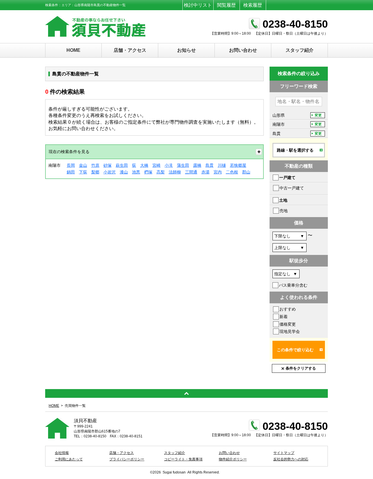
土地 (283, 200)
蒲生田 (183, 165)
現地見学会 (289, 331)
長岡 (71, 165)
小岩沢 (109, 172)
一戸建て (287, 177)
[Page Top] (186, 393)
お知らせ (186, 50)
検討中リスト (198, 5)
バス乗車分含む (293, 285)
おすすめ (287, 309)
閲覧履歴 (226, 5)
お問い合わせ (243, 50)
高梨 (160, 172)
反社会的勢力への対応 (290, 459)
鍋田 (71, 172)
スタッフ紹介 (300, 50)
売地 (283, 210)
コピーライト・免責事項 (183, 459)
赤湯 (205, 172)
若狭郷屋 (238, 165)
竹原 (95, 165)
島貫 (209, 165)
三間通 (191, 172)
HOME (73, 50)
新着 (283, 316)
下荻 (83, 172)
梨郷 (95, 172)
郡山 (246, 172)
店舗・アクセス (130, 50)
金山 (83, 165)
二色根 (232, 172)
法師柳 (175, 172)
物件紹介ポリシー (233, 459)
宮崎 (156, 165)
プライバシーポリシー (126, 459)
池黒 (136, 172)
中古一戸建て (291, 188)
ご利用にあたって (69, 459)
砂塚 (107, 165)
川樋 (222, 165)
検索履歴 (252, 5)
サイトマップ (283, 453)
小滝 (169, 165)
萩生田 (122, 165)
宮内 (218, 172)
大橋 (144, 165)
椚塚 (148, 172)
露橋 (197, 165)
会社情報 (62, 453)
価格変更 (287, 324)
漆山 (124, 172)
